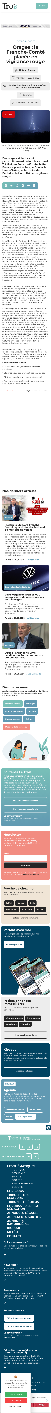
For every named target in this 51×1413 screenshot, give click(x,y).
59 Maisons (11, 1024)
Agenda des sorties (24, 1217)
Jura (17, 87)
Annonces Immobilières (18, 1222)
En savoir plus (9, 821)
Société (17, 1180)
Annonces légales (22, 1213)
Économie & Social (13, 587)
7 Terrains (25, 1024)
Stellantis (26, 587)
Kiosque (14, 1228)
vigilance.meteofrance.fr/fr (36, 391)
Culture (8, 517)
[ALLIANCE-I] (25, 32)
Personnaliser (15, 1406)
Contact (14, 1236)
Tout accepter (15, 1394)
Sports (16, 1176)
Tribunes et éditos (23, 1202)
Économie (18, 1173)
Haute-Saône (39, 85)
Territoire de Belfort (30, 87)
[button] (6, 185)
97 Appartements (14, 1018)
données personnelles (31, 874)
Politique (9, 645)
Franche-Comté (24, 85)
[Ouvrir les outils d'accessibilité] (48, 1127)
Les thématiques (21, 1166)
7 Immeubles (33, 1018)
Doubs (12, 85)
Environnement (25, 41)
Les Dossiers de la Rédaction (22, 1207)
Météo (12, 1232)
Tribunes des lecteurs (18, 1196)
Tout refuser (15, 1400)
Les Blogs (15, 1191)
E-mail (7, 853)
